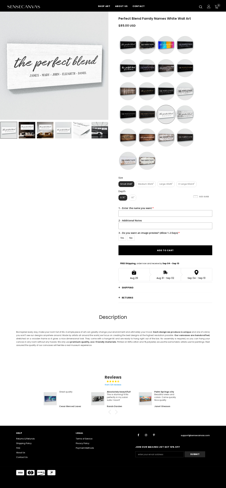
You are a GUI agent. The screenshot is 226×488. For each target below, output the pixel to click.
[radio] (127, 45)
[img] (113, 381)
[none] (8, 130)
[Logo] (27, 6)
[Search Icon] (200, 6)
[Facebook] (138, 435)
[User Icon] (209, 6)
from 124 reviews (113, 384)
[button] (110, 412)
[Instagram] (146, 435)
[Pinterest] (154, 435)
